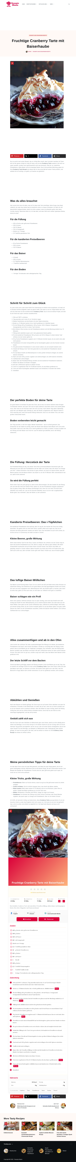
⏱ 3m (23, 1016)
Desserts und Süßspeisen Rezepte (38, 35)
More (51, 4)
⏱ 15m (56, 988)
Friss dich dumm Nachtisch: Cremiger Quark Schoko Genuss (64, 1134)
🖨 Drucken (27, 919)
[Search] (69, 4)
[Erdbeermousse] (11, 1126)
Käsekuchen (13, 1150)
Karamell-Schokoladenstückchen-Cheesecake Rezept (28, 1134)
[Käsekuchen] (6, 1151)
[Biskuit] (59, 1151)
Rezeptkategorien (31, 4)
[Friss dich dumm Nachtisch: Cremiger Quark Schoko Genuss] (64, 1126)
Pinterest (50, 919)
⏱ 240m (15, 1066)
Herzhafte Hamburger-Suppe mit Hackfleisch (30, 1150)
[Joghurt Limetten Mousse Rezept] (47, 1126)
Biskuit (64, 1150)
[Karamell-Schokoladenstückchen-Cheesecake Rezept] (29, 1126)
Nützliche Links (43, 4)
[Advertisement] (38, 19)
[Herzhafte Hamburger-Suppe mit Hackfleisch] (23, 1151)
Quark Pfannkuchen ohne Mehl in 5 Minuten (49, 1150)
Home (23, 4)
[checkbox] (38, 930)
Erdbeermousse (8, 1132)
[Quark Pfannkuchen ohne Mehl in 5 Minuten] (41, 1151)
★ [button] (31, 889)
